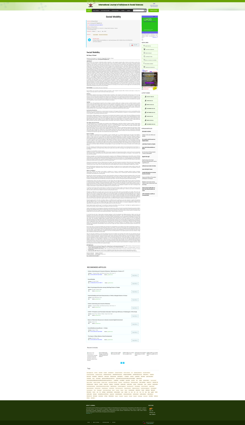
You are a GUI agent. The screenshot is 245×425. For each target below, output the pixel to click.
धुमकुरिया (152, 392)
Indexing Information (150, 67)
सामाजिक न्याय (106, 384)
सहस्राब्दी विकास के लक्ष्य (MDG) (117, 374)
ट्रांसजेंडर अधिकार (140, 384)
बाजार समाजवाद (101, 396)
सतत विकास (149, 384)
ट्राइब (122, 392)
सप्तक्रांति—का (149, 382)
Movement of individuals (103, 34)
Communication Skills (90, 374)
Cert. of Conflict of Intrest (151, 60)
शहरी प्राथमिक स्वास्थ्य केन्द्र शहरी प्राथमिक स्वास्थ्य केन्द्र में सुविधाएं (125, 378)
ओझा (145, 392)
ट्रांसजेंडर (134, 384)
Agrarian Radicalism (90, 388)
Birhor (113, 390)
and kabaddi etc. (111, 372)
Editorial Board (105, 10)
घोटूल (149, 392)
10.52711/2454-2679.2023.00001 (96, 274)
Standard (135, 396)
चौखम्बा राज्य (96, 384)
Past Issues (96, 10)
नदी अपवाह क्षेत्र (98, 378)
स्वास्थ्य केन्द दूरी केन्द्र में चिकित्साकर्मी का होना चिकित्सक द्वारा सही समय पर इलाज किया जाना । (99, 380)
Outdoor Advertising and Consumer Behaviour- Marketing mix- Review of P (106, 271)
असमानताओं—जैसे (155, 382)
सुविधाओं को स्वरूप (139, 378)
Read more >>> (155, 37)
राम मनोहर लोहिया (116, 384)
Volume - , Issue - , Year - (99, 31)
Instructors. (145, 396)
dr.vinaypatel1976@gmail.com (96, 23)
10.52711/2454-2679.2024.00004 (96, 331)
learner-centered (127, 372)
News (128, 10)
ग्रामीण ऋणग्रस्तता (135, 394)
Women (122, 390)
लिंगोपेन (156, 392)
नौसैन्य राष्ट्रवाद (106, 376)
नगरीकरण (140, 380)
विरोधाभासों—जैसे (89, 396)
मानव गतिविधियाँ (122, 380)
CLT (132, 372)
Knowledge (140, 396)
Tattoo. (126, 390)
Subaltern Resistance (135, 388)
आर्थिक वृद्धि (103, 392)
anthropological (153, 388)
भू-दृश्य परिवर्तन (128, 380)
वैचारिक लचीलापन (111, 396)
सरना (140, 392)
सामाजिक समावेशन (155, 384)
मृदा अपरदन (133, 380)
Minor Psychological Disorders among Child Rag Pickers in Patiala (104, 287)
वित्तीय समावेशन (89, 392)
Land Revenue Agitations (145, 388)
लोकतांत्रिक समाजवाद (90, 384)
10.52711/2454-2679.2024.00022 (96, 339)
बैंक (100, 392)
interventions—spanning (113, 382)
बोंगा (134, 392)
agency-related (89, 382)
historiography (137, 386)
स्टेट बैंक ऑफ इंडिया (131, 390)
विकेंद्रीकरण (111, 384)
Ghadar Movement (127, 388)
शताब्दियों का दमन (100, 376)
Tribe (95, 390)
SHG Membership (126, 382)
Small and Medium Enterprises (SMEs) (102, 386)
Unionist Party (111, 388)
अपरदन (93, 378)
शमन (137, 392)
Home (88, 10)
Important (126, 396)
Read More (134, 275)
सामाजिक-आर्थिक (123, 384)
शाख (97, 392)
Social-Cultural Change (107, 390)
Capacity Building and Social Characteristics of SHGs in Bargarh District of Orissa (107, 295)
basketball (100, 372)
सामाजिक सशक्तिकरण (143, 394)
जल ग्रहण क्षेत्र (89, 378)
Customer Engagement (122, 386)
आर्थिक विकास (148, 390)
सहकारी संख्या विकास (110, 392)
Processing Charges (148, 63)
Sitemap (113, 422)
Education (120, 382)
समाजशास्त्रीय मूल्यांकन (118, 394)
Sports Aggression (90, 372)
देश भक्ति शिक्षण (94, 376)
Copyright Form (148, 56)
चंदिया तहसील (143, 376)
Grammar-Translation (118, 372)
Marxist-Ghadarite (144, 386)
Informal (130, 396)
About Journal (90, 1)
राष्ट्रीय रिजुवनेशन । (120, 376)
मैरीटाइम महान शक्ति (113, 376)
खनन (137, 380)
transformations (89, 390)
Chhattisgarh (99, 390)
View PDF (135, 44)
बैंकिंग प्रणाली (153, 390)
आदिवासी (126, 392)
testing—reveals (104, 382)
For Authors (115, 10)
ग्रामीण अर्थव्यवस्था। (150, 394)
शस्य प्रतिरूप (151, 396)
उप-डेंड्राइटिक (127, 376)
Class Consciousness (119, 388)
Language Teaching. (99, 374)
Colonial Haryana (105, 388)
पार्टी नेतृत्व (105, 396)
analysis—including (97, 382)
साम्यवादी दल (152, 374)
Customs (117, 390)
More (122, 10)
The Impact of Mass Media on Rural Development (100, 336)
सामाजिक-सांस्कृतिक (117, 392)
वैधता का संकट (89, 376)
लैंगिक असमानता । (146, 374)
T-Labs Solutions (149, 423)
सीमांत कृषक (95, 394)
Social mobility (95, 34)
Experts (116, 396)
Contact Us (97, 1)
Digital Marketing (113, 386)
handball (105, 372)
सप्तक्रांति (100, 384)
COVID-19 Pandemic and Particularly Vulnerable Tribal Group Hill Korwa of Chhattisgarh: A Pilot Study (112, 311)
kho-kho (96, 372)
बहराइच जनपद (112, 394)
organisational (151, 386)
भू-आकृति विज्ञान (137, 376)
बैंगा (143, 392)
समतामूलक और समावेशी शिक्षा (127, 374)
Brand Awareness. (130, 386)
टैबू (129, 392)
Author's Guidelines (149, 49)
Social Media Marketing (91, 386)
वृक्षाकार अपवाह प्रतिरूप (149, 376)
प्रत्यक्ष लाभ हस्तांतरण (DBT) (127, 394)
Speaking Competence (138, 372)
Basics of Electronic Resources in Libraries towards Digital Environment (105, 320)
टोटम (132, 392)
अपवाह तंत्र (131, 376)
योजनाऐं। (94, 392)
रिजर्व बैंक (143, 390)
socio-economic (153, 380)
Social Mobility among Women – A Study (97, 328)
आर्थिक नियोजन (138, 390)
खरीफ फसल (156, 396)
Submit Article (153, 10)
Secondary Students (146, 372)
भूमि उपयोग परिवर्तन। (146, 380)
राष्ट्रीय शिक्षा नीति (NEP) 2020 (137, 374)
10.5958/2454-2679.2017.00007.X (96, 25)
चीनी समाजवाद (95, 396)
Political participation (134, 382)
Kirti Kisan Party (97, 388)
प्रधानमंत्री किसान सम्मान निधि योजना (103, 394)
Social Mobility (113, 16)
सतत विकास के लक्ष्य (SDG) (107, 374)
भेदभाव (145, 384)
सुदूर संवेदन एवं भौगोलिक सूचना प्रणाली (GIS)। (108, 378)
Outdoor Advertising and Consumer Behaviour (99, 303)
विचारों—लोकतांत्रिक (142, 382)
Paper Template (148, 53)
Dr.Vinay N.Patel (94, 21)
